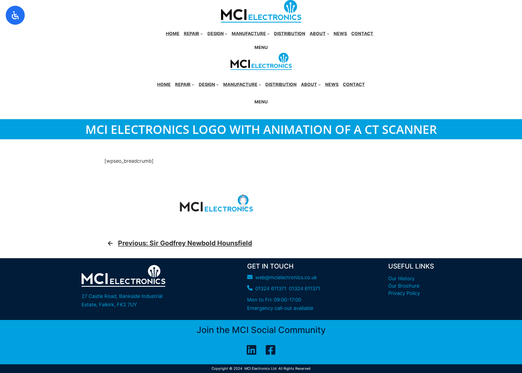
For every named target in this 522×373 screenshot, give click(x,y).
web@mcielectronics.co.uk (286, 277)
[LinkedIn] (251, 350)
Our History (401, 278)
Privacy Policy (404, 293)
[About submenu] (328, 33)
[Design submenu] (226, 33)
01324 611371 (304, 288)
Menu (261, 47)
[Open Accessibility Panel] (15, 15)
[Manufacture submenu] (268, 33)
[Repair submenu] (201, 33)
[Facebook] (270, 350)
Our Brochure (403, 286)
